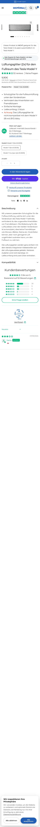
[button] (7, 73)
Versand (12, 80)
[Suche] (31, 7)
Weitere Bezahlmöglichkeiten (20, 183)
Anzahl (4, 158)
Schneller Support (21, 1)
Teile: (13, 200)
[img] (7, 336)
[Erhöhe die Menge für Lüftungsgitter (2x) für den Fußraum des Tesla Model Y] (14, 163)
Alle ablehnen (11, 821)
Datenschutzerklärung (12, 814)
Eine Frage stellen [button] (20, 300)
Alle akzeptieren (28, 820)
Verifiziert (18, 322)
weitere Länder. (15, 136)
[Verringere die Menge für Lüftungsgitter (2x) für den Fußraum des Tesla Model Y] (7, 163)
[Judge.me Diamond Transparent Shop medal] (19, 313)
